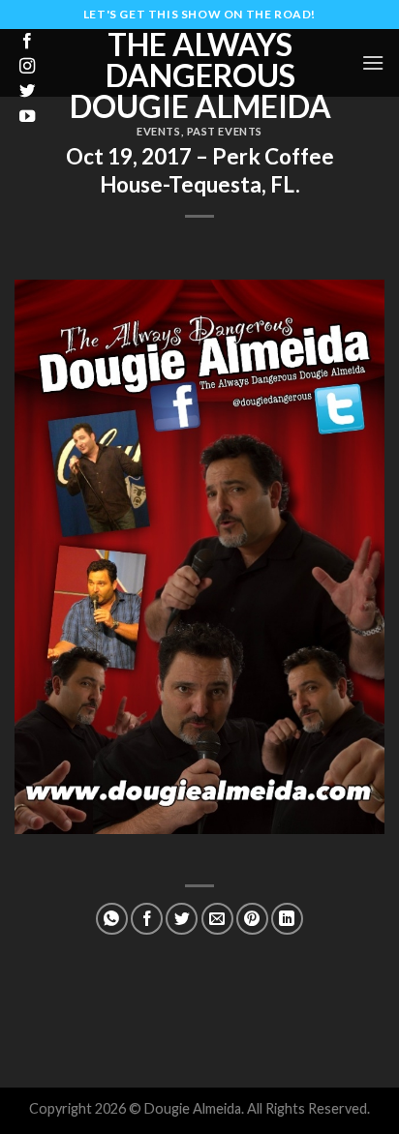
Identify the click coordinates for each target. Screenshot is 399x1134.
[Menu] (372, 62)
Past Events (224, 131)
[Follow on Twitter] (27, 92)
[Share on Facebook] (147, 919)
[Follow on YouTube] (27, 117)
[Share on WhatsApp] (112, 919)
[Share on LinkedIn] (287, 919)
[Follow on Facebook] (27, 41)
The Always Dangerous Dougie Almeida (200, 75)
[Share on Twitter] (182, 919)
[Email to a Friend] (217, 919)
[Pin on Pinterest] (252, 919)
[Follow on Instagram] (27, 66)
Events (158, 131)
